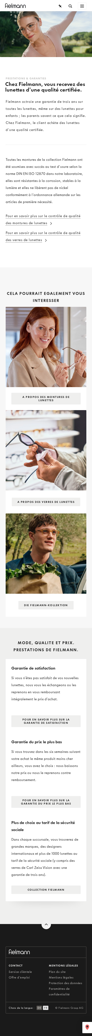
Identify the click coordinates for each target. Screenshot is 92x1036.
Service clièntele (20, 972)
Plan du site (57, 972)
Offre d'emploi (19, 977)
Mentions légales (61, 977)
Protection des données (65, 983)
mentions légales (63, 965)
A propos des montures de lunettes (46, 398)
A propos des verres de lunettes (46, 502)
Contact (16, 965)
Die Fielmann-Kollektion (46, 605)
